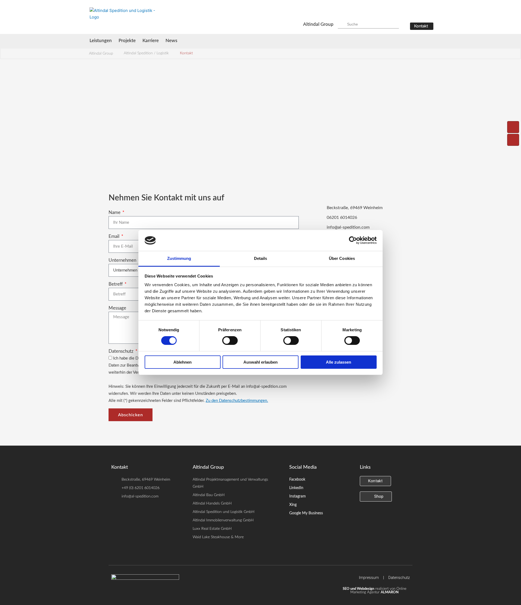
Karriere (150, 40)
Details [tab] (260, 258)
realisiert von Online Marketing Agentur (374, 590)
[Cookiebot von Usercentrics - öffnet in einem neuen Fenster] (353, 240)
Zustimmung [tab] (179, 258)
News (171, 40)
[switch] (230, 340)
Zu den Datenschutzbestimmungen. (237, 401)
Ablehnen (182, 362)
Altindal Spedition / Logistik (146, 53)
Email (114, 236)
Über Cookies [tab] (342, 258)
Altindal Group (318, 24)
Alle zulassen (338, 362)
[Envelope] (513, 140)
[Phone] (513, 127)
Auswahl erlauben (260, 362)
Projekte (127, 40)
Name (115, 212)
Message (117, 308)
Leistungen (101, 40)
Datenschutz (122, 351)
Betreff (116, 284)
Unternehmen (123, 260)
